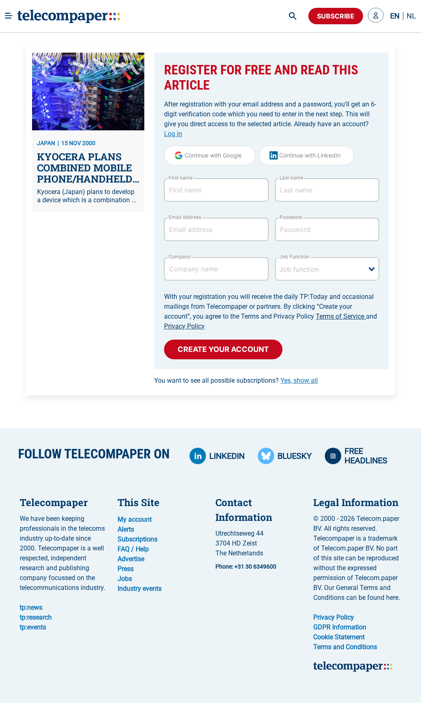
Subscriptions (137, 539)
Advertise (131, 559)
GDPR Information (339, 627)
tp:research (36, 617)
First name (180, 178)
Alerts (126, 529)
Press (126, 569)
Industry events (140, 588)
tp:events (33, 627)
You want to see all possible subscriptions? (236, 380)
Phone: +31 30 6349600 (245, 566)
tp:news (31, 607)
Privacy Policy (184, 326)
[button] (376, 16)
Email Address (185, 217)
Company (179, 257)
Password (291, 217)
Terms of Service (341, 316)
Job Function (294, 257)
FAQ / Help (133, 549)
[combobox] (327, 268)
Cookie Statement (339, 637)
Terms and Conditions (345, 647)
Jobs (125, 579)
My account (135, 519)
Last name (291, 178)
